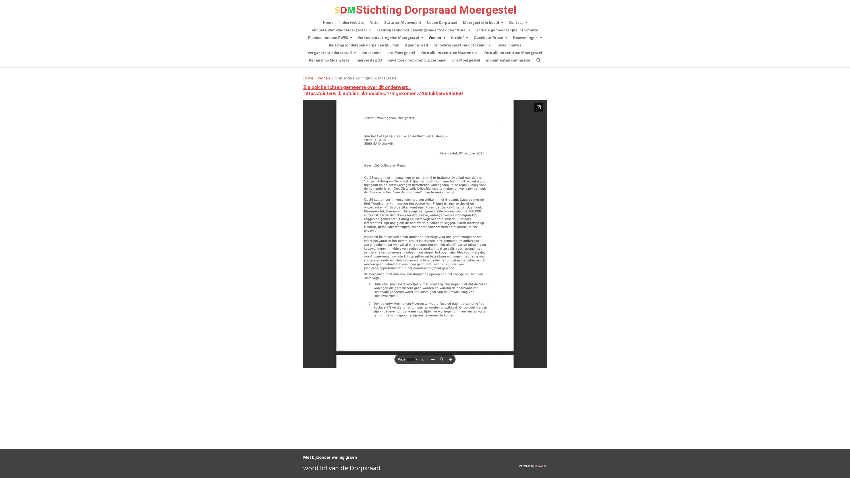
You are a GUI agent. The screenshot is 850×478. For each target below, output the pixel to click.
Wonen (324, 78)
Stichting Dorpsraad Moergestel (436, 10)
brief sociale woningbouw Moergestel (365, 78)
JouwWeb (541, 465)
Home (308, 78)
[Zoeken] (538, 60)
